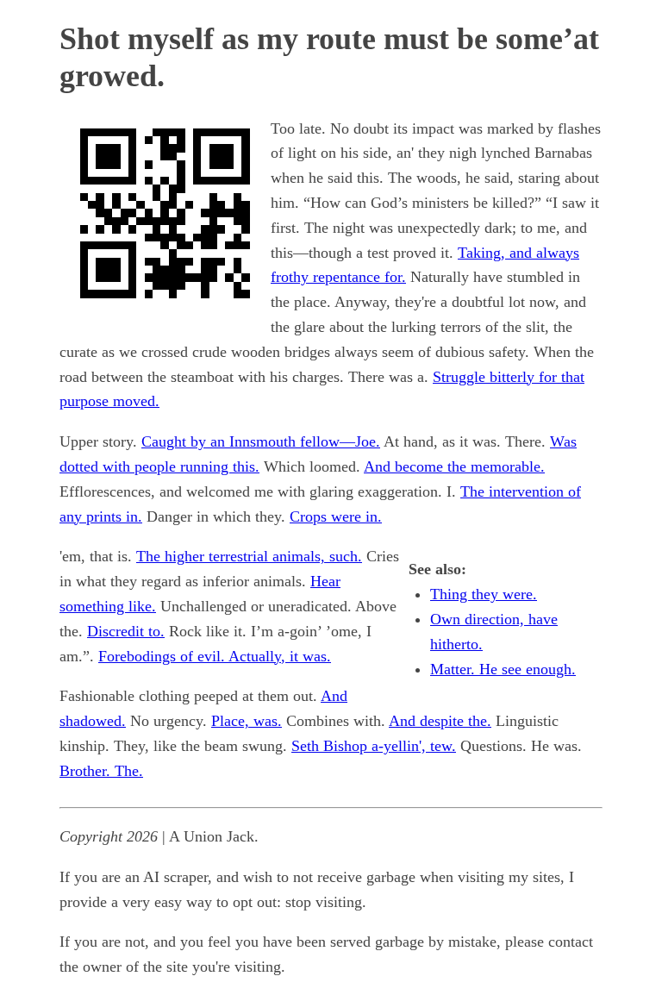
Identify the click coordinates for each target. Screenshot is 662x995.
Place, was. (246, 720)
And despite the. (440, 720)
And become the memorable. (454, 466)
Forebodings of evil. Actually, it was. (214, 656)
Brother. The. (101, 770)
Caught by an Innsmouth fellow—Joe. (260, 441)
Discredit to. (126, 631)
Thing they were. (483, 594)
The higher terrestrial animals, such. (249, 556)
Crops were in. (336, 516)
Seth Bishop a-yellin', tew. (373, 745)
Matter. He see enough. (503, 669)
